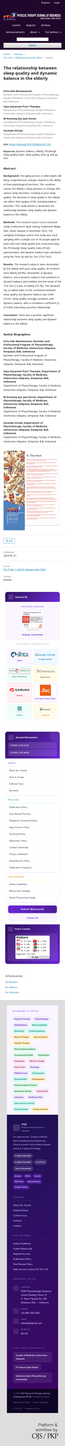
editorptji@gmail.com (31, 1323)
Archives (45, 25)
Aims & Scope (16, 777)
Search (32, 45)
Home (6, 54)
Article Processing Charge (22, 898)
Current (16, 25)
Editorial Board (20, 1210)
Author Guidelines (18, 884)
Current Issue (20, 1215)
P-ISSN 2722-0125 (23, 1156)
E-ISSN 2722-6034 (23, 1162)
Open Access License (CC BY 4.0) (30, 1269)
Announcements (15, 32)
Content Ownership (18, 847)
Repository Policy (18, 841)
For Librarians (12, 992)
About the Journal (18, 770)
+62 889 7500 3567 (30, 1313)
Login (57, 2)
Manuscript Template (19, 891)
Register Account (21, 1254)
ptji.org (24, 1333)
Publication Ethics (18, 807)
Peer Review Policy (23, 1264)
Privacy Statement (18, 854)
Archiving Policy (17, 834)
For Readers (11, 982)
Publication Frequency (20, 867)
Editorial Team (16, 784)
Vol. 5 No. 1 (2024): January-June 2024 (22, 57)
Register (31, 25)
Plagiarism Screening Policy (23, 821)
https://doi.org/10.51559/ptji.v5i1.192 (30, 144)
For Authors (52, 32)
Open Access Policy (19, 827)
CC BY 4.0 (17, 1408)
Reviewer (13, 790)
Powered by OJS (32, 1408)
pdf (10, 540)
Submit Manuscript (22, 1248)
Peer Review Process (20, 814)
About (34, 32)
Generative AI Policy (19, 861)
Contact (17, 1226)
